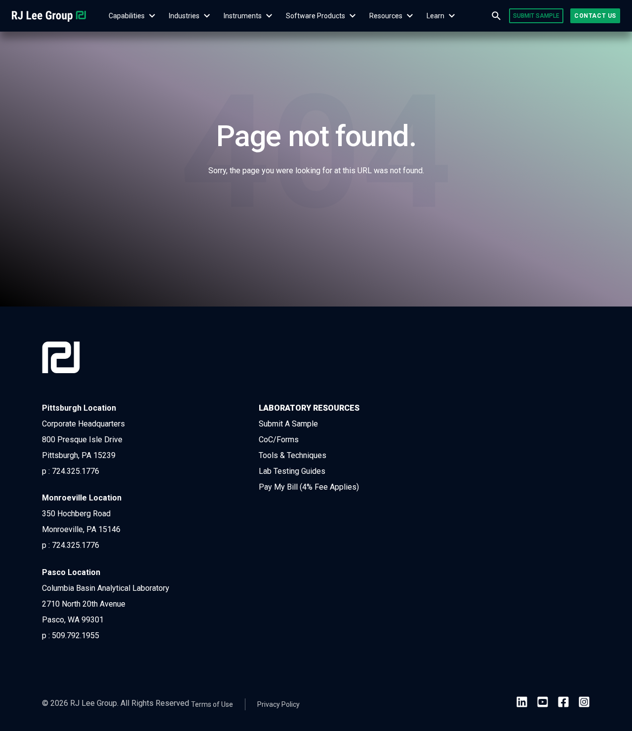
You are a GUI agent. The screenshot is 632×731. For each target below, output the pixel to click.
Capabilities (127, 16)
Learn (435, 16)
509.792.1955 (75, 635)
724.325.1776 (75, 471)
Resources (385, 16)
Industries (184, 16)
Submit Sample (536, 15)
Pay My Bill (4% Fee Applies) (309, 487)
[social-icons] (522, 703)
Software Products (315, 16)
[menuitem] (126, 16)
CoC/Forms (279, 439)
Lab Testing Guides (292, 471)
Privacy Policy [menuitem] (278, 704)
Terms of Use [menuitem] (212, 704)
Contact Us (595, 15)
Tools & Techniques (292, 455)
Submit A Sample (288, 423)
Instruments (243, 16)
